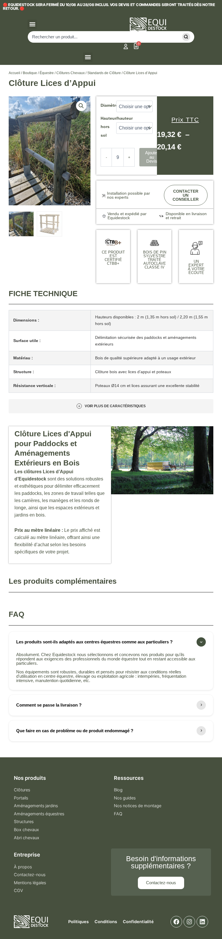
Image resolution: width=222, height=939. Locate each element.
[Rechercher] (185, 37)
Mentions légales (30, 882)
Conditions (106, 921)
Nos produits (30, 778)
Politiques (78, 921)
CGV (18, 890)
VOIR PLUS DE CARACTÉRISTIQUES (112, 406)
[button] (32, 24)
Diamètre (109, 105)
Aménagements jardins (36, 805)
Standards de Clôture (104, 73)
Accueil (14, 73)
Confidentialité (138, 921)
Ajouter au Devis (151, 157)
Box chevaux (26, 829)
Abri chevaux (26, 837)
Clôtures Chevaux (70, 73)
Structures (24, 821)
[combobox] (102, 37)
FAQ (118, 813)
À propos (23, 866)
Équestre (47, 73)
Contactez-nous (29, 874)
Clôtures (22, 789)
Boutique (30, 73)
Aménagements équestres (39, 813)
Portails (21, 798)
